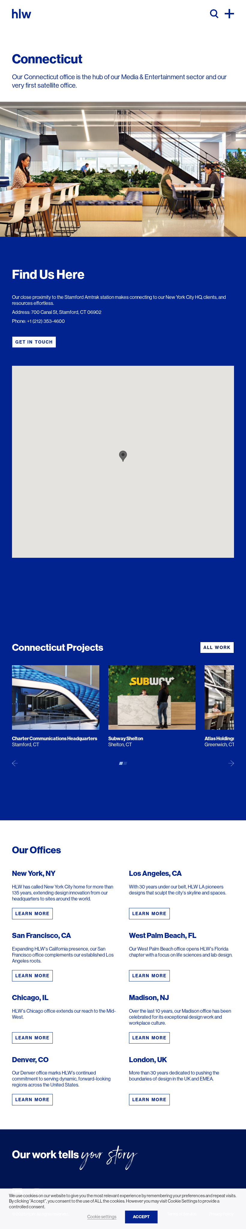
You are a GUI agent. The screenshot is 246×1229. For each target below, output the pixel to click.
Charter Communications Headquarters (54, 738)
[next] (231, 763)
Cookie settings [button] (101, 1216)
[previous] (15, 763)
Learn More (32, 913)
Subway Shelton (125, 738)
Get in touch (34, 342)
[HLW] (21, 13)
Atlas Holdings (220, 738)
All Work (217, 647)
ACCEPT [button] (141, 1216)
